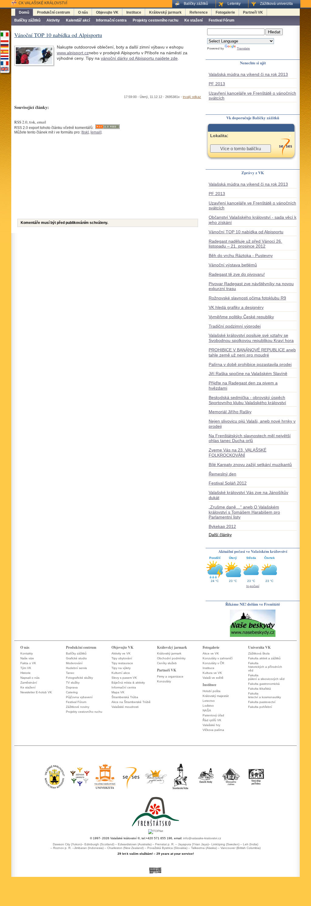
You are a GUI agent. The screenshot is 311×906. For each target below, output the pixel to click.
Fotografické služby (79, 677)
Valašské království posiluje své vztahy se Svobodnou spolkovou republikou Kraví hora (251, 338)
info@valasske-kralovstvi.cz (202, 838)
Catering (72, 692)
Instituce (133, 12)
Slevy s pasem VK (124, 677)
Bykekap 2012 (222, 526)
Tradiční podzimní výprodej (235, 326)
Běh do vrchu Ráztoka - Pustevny (241, 255)
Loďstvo (208, 705)
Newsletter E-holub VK (36, 692)
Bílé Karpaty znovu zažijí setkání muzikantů (250, 464)
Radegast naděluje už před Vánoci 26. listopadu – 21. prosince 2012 (245, 244)
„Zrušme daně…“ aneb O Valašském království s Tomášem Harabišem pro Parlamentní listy (244, 512)
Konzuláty (164, 681)
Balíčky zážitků (27, 20)
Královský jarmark (165, 12)
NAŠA (207, 710)
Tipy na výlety (121, 668)
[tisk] (85, 132)
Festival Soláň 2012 (228, 483)
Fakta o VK (28, 663)
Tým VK (25, 668)
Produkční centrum (53, 12)
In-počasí (252, 586)
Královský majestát (216, 696)
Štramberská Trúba (124, 697)
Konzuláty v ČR (213, 663)
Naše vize (27, 658)
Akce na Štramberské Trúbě (131, 702)
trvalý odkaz (192, 97)
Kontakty (26, 653)
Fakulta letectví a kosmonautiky (264, 695)
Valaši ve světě (213, 677)
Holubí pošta (211, 691)
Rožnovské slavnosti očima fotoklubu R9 (247, 298)
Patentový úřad (213, 715)
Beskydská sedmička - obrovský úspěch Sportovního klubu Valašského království (247, 400)
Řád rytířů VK (212, 720)
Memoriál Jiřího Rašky (230, 411)
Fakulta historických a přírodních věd (265, 666)
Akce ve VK (211, 653)
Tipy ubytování (121, 658)
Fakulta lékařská (259, 688)
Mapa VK (118, 692)
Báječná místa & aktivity (128, 682)
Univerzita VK (259, 647)
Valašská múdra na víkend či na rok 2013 (248, 74)
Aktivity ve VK (121, 653)
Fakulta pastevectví (261, 702)
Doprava (72, 687)
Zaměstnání (28, 682)
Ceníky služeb (167, 663)
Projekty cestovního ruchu (155, 20)
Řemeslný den (222, 474)
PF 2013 (217, 83)
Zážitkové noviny (77, 706)
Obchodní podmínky (171, 658)
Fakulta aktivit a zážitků (264, 658)
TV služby (73, 682)
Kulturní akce (120, 672)
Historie (25, 672)
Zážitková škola (259, 653)
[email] (96, 132)
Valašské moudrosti (124, 706)
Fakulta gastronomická (264, 683)
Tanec (70, 672)
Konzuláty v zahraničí (218, 658)
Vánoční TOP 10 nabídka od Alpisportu (246, 231)
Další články (220, 534)
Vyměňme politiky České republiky (241, 316)
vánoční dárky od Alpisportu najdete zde (139, 58)
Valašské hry (211, 725)
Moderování (74, 663)
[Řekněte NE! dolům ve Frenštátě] (252, 636)
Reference (199, 12)
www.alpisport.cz (73, 52)
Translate (243, 48)
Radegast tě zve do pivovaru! (237, 274)
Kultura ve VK (212, 672)
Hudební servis (76, 668)
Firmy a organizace (170, 676)
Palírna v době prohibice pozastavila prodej (250, 364)
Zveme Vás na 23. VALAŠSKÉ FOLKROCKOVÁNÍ (237, 453)
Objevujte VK (107, 12)
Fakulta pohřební (260, 706)
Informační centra (111, 20)
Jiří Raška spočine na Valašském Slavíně (248, 373)
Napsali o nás (29, 677)
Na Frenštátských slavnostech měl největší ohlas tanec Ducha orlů (250, 438)
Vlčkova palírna (213, 730)
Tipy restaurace (122, 663)
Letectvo (209, 700)
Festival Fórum (221, 20)
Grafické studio (76, 658)
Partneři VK (253, 12)
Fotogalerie (225, 12)
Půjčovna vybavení (79, 697)
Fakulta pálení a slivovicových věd (266, 677)
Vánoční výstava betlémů (233, 264)
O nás (83, 12)
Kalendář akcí (78, 20)
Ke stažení (193, 20)
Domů (24, 12)
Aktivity (53, 20)
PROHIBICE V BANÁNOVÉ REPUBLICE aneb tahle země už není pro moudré (252, 352)
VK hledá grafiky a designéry (236, 307)
